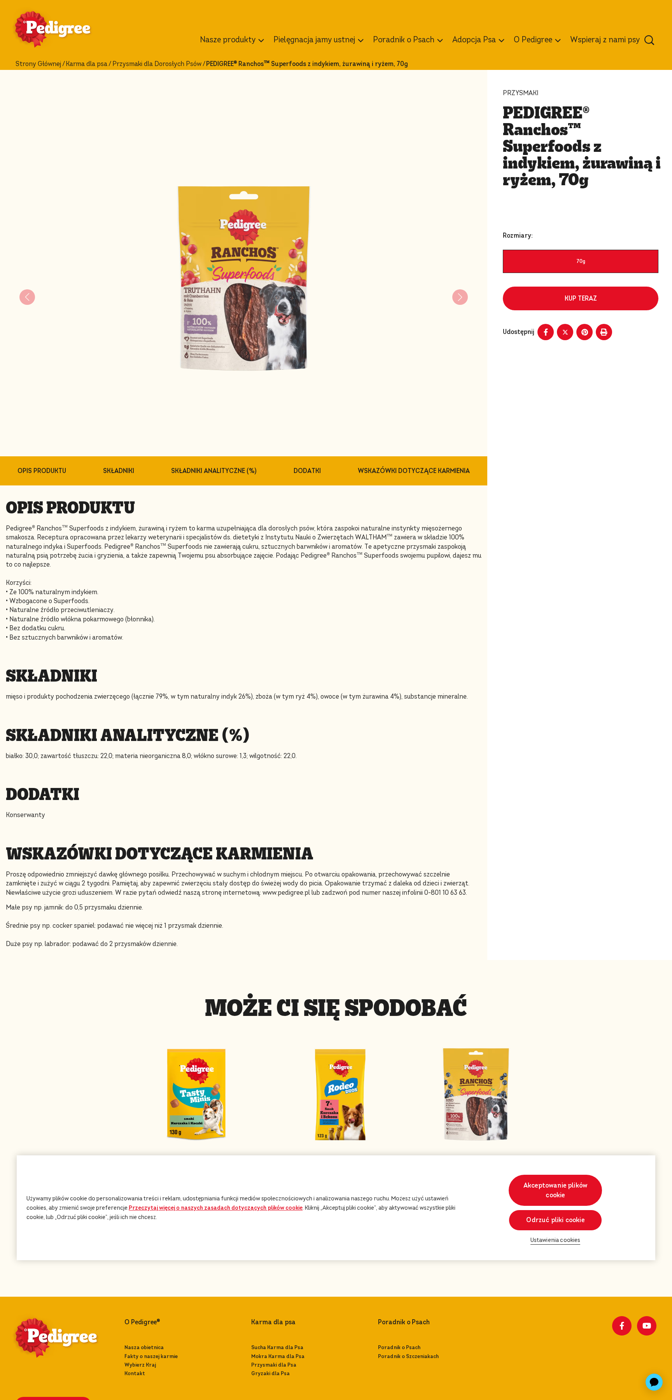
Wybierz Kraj (140, 1365)
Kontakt (134, 1373)
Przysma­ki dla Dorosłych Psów (156, 64)
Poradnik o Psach (399, 1347)
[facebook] (622, 1326)
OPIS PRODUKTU (42, 470)
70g (580, 261)
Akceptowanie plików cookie (555, 1190)
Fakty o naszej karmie (151, 1356)
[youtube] (646, 1326)
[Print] (603, 332)
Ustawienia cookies (555, 1239)
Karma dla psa (86, 64)
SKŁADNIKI (118, 470)
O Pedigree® (142, 1322)
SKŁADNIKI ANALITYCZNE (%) (214, 470)
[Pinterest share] (584, 332)
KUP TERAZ (581, 298)
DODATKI (307, 470)
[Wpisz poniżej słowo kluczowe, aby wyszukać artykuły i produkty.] (649, 40)
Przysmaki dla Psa (273, 1365)
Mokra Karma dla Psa (277, 1356)
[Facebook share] (545, 332)
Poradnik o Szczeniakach (408, 1356)
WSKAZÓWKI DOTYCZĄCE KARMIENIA (414, 470)
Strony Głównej (38, 64)
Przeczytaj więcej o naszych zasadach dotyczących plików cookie (216, 1208)
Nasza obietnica (144, 1347)
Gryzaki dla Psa (270, 1373)
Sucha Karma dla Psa (277, 1347)
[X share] (565, 332)
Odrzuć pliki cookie (555, 1220)
